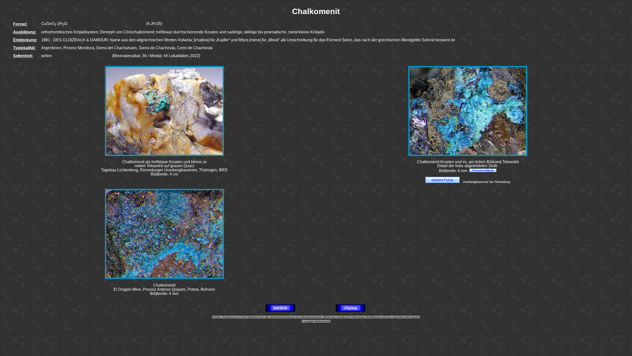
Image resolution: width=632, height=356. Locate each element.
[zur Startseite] (350, 310)
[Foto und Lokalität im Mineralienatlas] (482, 171)
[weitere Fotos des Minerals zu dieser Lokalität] (442, 181)
